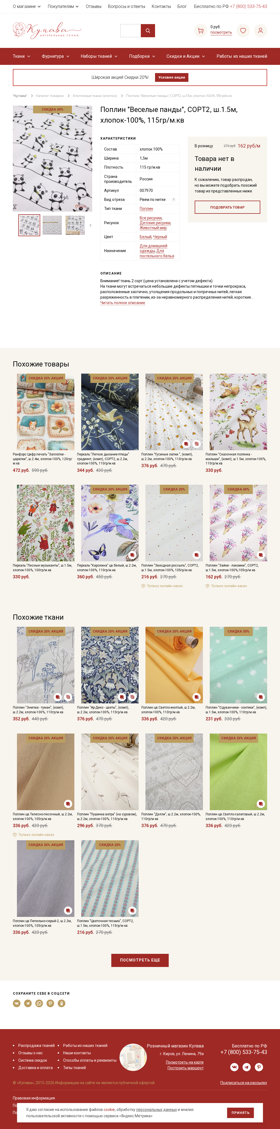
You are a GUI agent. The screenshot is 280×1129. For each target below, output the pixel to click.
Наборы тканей (96, 56)
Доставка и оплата (35, 1068)
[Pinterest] (50, 1003)
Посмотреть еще (140, 960)
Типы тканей (74, 1068)
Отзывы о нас (30, 1053)
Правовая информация (34, 1098)
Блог (182, 6)
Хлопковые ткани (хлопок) (95, 96)
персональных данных (156, 1109)
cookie (109, 1109)
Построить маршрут (186, 1068)
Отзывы (93, 6)
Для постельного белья (157, 253)
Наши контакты (77, 1053)
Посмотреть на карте (185, 1062)
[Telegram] (28, 1003)
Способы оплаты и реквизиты (89, 1060)
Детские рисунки (155, 223)
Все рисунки (151, 218)
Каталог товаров (50, 96)
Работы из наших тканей (242, 56)
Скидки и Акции (183, 56)
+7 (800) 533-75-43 (248, 6)
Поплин (146, 208)
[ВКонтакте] (16, 1003)
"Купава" (20, 96)
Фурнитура (53, 56)
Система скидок (32, 1060)
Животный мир (153, 228)
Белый (145, 237)
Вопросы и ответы (126, 6)
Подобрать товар (227, 207)
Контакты (161, 6)
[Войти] (260, 30)
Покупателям (61, 6)
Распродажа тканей (36, 1045)
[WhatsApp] (39, 1003)
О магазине (24, 6)
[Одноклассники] (61, 1003)
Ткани (19, 56)
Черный (160, 237)
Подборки (139, 56)
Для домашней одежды (153, 248)
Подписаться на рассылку (243, 1083)
